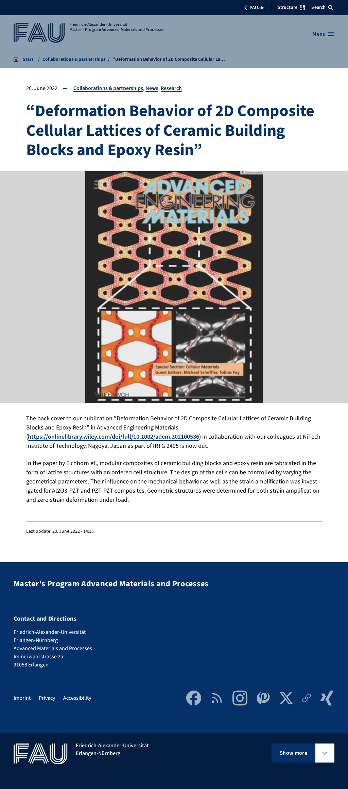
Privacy (47, 698)
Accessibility (77, 698)
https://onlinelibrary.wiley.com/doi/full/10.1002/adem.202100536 (113, 437)
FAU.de (257, 7)
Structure (287, 7)
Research (171, 88)
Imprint (22, 698)
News (151, 88)
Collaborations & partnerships (108, 88)
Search (318, 7)
